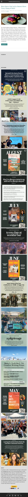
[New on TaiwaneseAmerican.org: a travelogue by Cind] (14, 347)
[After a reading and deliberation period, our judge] (14, 373)
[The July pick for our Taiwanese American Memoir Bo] (14, 215)
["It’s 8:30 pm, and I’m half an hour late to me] (14, 241)
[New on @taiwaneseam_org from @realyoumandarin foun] (14, 453)
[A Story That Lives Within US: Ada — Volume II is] (14, 109)
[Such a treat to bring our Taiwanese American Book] (14, 320)
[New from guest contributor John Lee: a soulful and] (14, 294)
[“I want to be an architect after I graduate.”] (14, 188)
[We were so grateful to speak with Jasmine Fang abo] (14, 82)
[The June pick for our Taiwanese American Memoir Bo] (14, 267)
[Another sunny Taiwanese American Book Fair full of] (14, 426)
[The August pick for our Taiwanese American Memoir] (14, 162)
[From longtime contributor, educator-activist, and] (14, 135)
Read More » (4, 44)
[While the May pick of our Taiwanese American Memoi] (14, 400)
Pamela (7, 11)
